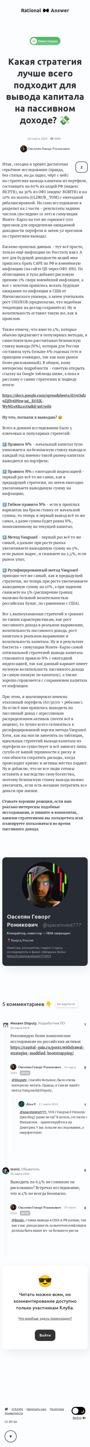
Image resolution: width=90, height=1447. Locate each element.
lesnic (15, 1169)
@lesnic (18, 1220)
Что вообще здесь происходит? (45, 1318)
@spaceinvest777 (33, 1112)
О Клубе (17, 1409)
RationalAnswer (45, 10)
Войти (45, 1335)
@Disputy (19, 1080)
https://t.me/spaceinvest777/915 (29, 956)
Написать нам (36, 1409)
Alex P (31, 1104)
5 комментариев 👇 (27, 1004)
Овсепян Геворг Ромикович (40, 1067)
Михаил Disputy (23, 1023)
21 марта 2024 (48, 1104)
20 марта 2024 (19, 1027)
